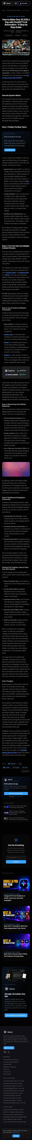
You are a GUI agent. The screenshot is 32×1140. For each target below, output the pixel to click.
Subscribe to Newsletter (9, 1067)
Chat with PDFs (7, 1064)
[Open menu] (15, 3)
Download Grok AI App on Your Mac (13, 1093)
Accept (16, 1136)
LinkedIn (7, 767)
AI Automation (9, 35)
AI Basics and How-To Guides (14, 10)
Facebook (12, 763)
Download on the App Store (16, 1015)
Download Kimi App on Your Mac (12, 1095)
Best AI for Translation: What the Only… (13, 1112)
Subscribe (16, 861)
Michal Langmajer (9, 30)
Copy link (26, 771)
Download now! (10, 150)
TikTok (7, 275)
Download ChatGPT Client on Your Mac (13, 1081)
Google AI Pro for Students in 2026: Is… (14, 1109)
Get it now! (10, 1048)
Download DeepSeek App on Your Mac (13, 1088)
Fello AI (9, 3)
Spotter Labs (8, 334)
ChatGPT (17, 35)
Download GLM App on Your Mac (12, 1098)
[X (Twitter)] (8, 1052)
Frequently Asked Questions (11, 1062)
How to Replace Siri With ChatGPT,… (13, 1119)
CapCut (6, 355)
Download (24, 3)
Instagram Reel (24, 272)
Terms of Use (7, 1071)
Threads (17, 767)
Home (3, 10)
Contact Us (6, 1069)
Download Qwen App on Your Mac (12, 1100)
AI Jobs (24, 35)
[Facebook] (4, 1052)
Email (25, 767)
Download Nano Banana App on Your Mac (14, 1102)
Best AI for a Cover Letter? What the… (13, 1114)
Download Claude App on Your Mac (12, 1083)
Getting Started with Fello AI (11, 1059)
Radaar (6, 342)
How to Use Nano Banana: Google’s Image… (15, 1121)
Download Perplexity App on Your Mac (13, 1090)
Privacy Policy (7, 1074)
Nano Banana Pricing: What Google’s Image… (15, 1117)
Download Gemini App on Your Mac (12, 1086)
